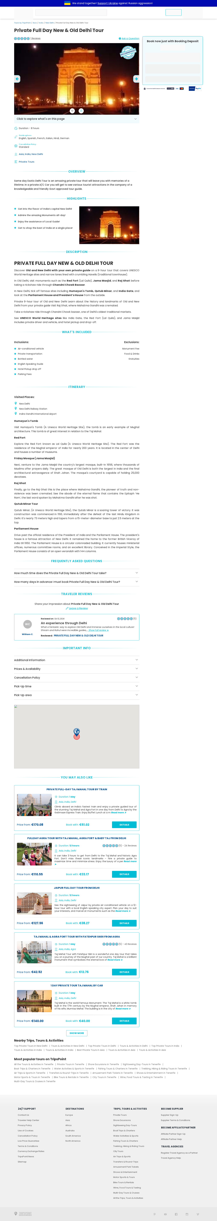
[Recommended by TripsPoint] (128, 53)
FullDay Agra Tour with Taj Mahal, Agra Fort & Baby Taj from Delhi (76, 838)
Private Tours (26, 161)
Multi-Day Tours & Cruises (126, 1192)
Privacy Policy (25, 1125)
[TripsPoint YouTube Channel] (165, 1214)
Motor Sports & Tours (124, 1177)
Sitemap (22, 1161)
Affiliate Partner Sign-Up (173, 1133)
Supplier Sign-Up (169, 1114)
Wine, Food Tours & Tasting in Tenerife (141, 1077)
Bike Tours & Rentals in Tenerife (71, 1077)
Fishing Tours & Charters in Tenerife (118, 1068)
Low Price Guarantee (28, 1140)
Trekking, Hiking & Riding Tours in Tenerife (164, 1068)
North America (72, 1140)
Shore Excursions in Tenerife (104, 1064)
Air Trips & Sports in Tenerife (30, 1072)
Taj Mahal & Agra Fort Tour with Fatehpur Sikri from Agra (77, 936)
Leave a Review (78, 608)
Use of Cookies (25, 1130)
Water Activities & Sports (125, 1135)
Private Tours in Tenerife (71, 1064)
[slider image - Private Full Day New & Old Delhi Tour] (76, 79)
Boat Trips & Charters (124, 1130)
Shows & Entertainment (125, 1172)
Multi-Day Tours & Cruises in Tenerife (34, 1081)
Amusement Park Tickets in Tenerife (112, 1072)
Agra (73, 949)
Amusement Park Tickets (126, 1166)
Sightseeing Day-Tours (125, 1125)
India (41, 22)
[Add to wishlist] (72, 110)
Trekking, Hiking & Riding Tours (128, 1146)
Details (124, 824)
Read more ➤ (118, 812)
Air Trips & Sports (122, 1156)
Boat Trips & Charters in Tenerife (32, 1068)
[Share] (81, 110)
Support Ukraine (108, 3)
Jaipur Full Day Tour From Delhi (77, 888)
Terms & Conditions (28, 1146)
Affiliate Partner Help (171, 1139)
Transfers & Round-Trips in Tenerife (69, 1072)
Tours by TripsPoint (22, 22)
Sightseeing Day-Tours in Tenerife (142, 1064)
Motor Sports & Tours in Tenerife (32, 1077)
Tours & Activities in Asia (122, 1050)
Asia (35, 22)
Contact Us (23, 1114)
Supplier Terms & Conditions (175, 1120)
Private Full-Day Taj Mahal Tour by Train (77, 789)
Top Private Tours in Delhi (102, 1045)
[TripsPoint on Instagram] (187, 1214)
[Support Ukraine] (67, 3)
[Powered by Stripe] (163, 89)
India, (28, 154)
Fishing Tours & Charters (125, 1140)
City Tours (118, 1151)
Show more (77, 1033)
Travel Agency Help (171, 1157)
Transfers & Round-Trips (125, 1161)
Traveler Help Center (28, 1120)
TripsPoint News (26, 1156)
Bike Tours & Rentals (123, 1182)
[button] (77, 732)
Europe (69, 1114)
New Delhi (49, 22)
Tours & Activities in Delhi (134, 1045)
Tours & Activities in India (28, 1050)
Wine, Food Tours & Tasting (127, 1187)
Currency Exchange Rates (31, 1151)
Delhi (73, 801)
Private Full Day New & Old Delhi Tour (78, 635)
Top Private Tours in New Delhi (31, 1045)
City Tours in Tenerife (104, 1077)
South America (73, 1135)
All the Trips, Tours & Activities (128, 1198)
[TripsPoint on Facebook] (176, 1214)
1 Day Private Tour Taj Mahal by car (77, 985)
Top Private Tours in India (165, 1045)
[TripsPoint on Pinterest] (154, 1214)
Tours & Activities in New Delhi (68, 1045)
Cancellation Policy (27, 1135)
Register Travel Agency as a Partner (179, 1152)
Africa (68, 1125)
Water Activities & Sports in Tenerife (74, 1068)
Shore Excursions (122, 1120)
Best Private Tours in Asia (91, 1050)
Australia (70, 1130)
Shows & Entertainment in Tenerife (156, 1072)
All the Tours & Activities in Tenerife (34, 1064)
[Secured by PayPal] (195, 89)
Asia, (22, 154)
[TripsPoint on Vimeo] (198, 1214)
